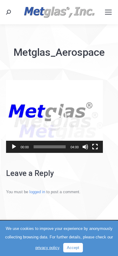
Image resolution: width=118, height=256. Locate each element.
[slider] (50, 146)
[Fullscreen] (95, 147)
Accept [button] (73, 247)
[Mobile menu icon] (108, 12)
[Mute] (85, 147)
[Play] (14, 147)
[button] (54, 116)
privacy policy (47, 247)
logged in (37, 192)
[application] (54, 116)
